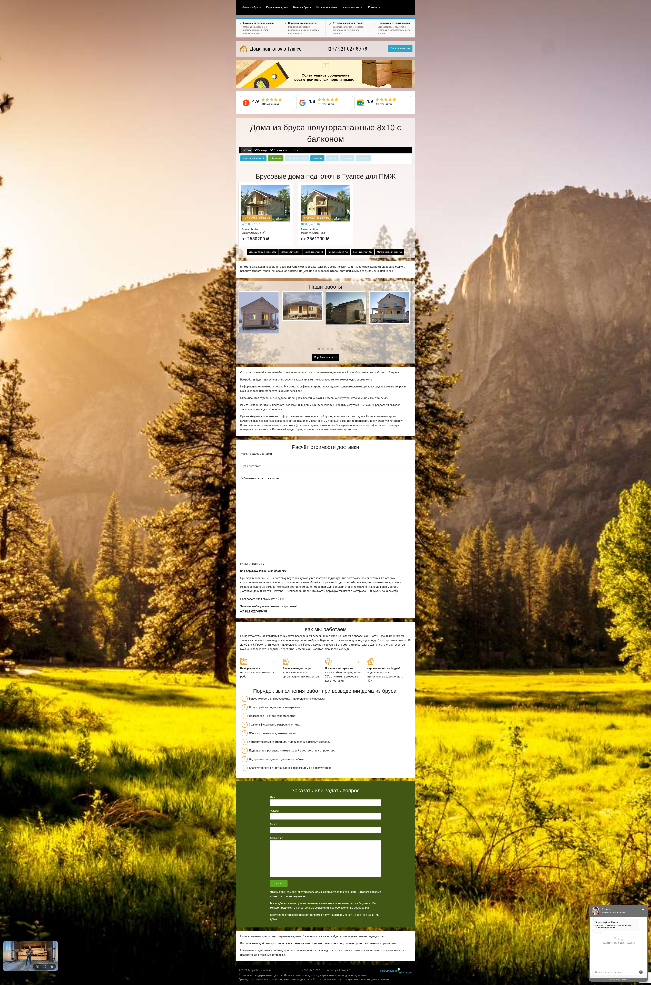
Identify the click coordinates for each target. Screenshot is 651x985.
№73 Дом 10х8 (250, 224)
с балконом (275, 158)
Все (295, 150)
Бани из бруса (302, 7)
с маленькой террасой (253, 158)
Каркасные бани (326, 7)
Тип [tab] (248, 150)
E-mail (273, 824)
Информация (351, 7)
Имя (272, 797)
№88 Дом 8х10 (310, 224)
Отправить (279, 883)
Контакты (374, 7)
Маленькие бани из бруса (389, 252)
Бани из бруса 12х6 (362, 252)
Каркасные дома (277, 7)
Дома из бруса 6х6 (290, 252)
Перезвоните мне (400, 48)
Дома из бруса (251, 7)
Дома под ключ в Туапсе (275, 49)
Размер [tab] (262, 150)
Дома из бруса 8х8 (314, 252)
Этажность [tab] (280, 150)
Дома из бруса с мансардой (262, 252)
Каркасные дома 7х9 (338, 252)
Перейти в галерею (325, 357)
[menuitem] (251, 7)
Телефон (274, 810)
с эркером (317, 158)
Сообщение (276, 838)
